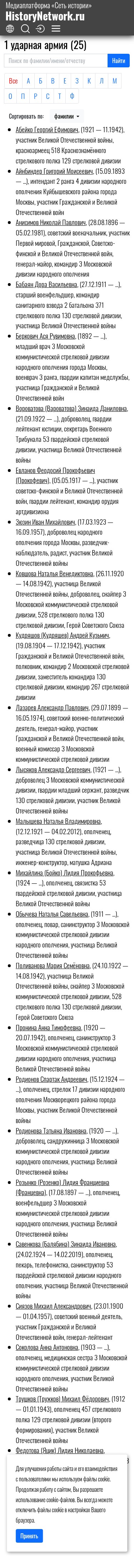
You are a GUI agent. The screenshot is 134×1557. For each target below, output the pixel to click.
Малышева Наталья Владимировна (58, 821)
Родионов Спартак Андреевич (51, 1079)
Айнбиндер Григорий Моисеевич (54, 171)
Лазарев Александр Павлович (52, 707)
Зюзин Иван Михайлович (45, 521)
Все (13, 80)
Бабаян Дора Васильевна (46, 284)
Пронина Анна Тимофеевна (48, 1027)
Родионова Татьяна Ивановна (51, 1130)
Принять (29, 1536)
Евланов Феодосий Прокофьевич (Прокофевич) (55, 475)
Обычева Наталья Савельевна (52, 913)
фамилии (64, 116)
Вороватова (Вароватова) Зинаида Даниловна (71, 408)
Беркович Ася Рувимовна (45, 335)
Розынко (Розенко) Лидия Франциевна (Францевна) (62, 1187)
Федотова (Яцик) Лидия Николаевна (60, 1450)
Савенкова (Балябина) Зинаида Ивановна (66, 1243)
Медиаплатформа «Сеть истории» (48, 11)
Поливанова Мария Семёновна (53, 965)
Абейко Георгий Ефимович (47, 129)
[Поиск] (25, 29)
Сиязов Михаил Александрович (53, 1305)
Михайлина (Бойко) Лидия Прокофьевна (64, 872)
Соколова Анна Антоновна (47, 1347)
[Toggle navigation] (56, 28)
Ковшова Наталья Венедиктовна (54, 573)
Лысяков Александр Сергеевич (53, 769)
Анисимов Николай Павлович (51, 222)
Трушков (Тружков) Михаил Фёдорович (62, 1398)
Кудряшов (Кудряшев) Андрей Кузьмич (62, 635)
